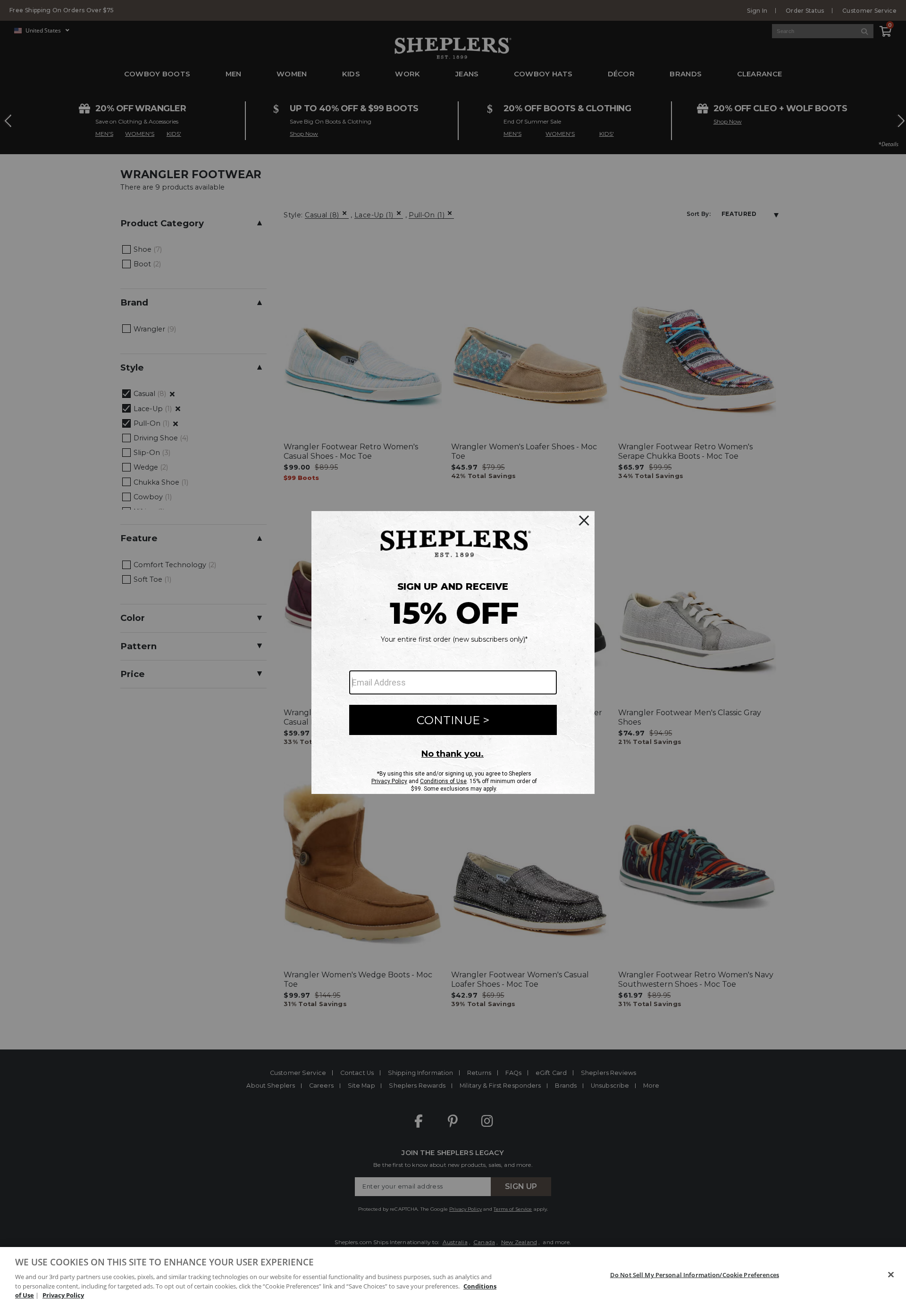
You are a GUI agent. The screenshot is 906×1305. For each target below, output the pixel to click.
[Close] (891, 1274)
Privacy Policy (63, 1295)
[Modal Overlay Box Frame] (453, 652)
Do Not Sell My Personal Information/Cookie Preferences (694, 1275)
